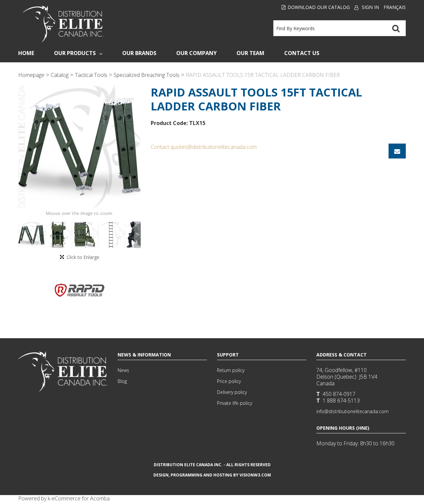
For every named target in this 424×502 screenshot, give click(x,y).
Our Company (196, 53)
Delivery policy (232, 392)
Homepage (31, 75)
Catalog (60, 75)
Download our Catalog (319, 7)
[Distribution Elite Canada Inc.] (63, 24)
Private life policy (234, 403)
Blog (122, 381)
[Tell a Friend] (397, 151)
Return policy (230, 370)
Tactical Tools (91, 75)
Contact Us (301, 53)
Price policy (229, 381)
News (123, 370)
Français (395, 7)
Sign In (370, 7)
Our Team (250, 53)
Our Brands (139, 53)
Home (26, 53)
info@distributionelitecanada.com (352, 411)
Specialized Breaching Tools (147, 75)
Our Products (75, 53)
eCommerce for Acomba (81, 498)
